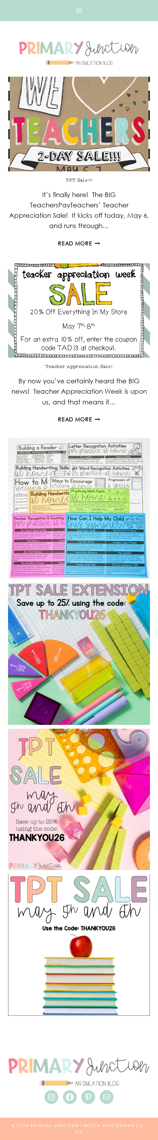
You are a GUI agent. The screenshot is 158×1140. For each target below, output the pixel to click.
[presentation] (79, 124)
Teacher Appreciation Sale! (79, 366)
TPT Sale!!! (79, 180)
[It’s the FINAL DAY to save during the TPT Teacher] (79, 799)
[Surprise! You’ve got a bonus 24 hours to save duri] (79, 653)
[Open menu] (79, 10)
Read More (79, 243)
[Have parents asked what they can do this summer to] (79, 508)
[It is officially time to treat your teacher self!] (79, 944)
